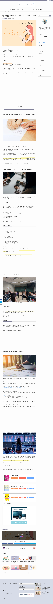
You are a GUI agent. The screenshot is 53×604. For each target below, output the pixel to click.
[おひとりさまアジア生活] (26, 4)
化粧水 (41, 65)
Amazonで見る (14, 488)
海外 (4, 18)
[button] (7, 543)
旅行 (3, 18)
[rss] (49, 0)
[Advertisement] (19, 81)
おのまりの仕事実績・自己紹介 (8, 593)
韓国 (6, 18)
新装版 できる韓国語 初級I (15, 475)
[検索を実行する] (50, 16)
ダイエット (42, 73)
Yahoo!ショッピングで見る (30, 488)
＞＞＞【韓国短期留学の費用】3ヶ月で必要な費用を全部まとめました (14, 387)
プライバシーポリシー (7, 598)
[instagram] (46, 0)
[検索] (50, 0)
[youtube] (48, 0)
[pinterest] (47, 0)
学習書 (4, 395)
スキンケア (42, 60)
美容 (40, 58)
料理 (40, 53)
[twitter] (45, 0)
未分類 (40, 75)
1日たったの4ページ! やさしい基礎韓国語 (17, 486)
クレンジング (42, 70)
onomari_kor (13, 49)
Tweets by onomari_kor (41, 42)
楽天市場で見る (22, 488)
